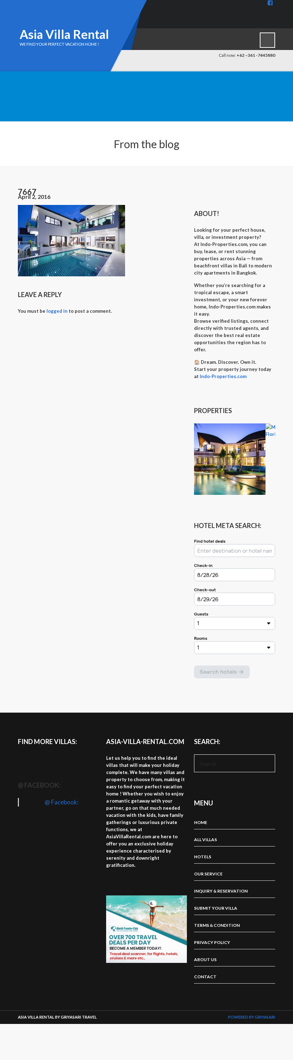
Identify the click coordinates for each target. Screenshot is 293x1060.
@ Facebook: (39, 785)
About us (205, 959)
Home (200, 822)
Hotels (202, 856)
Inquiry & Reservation (221, 891)
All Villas (205, 839)
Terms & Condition (217, 925)
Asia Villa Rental (64, 34)
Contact (205, 976)
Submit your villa (215, 908)
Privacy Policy (212, 942)
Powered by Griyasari (251, 1017)
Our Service (208, 873)
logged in (57, 311)
